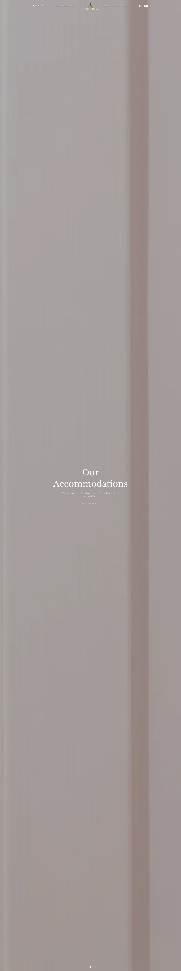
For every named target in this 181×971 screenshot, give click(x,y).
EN (146, 6)
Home (84, 503)
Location (73, 6)
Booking (106, 6)
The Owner (115, 6)
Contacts (124, 6)
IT (142, 6)
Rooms (65, 6)
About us (58, 6)
